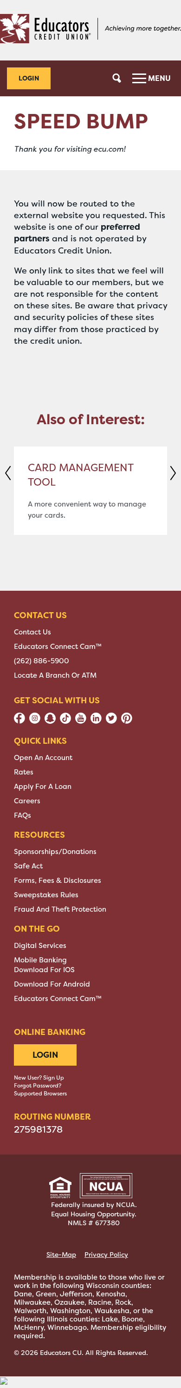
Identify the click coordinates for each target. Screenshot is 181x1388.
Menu (158, 78)
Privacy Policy (106, 1254)
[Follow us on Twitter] (111, 721)
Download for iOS (44, 969)
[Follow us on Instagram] (34, 721)
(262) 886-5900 (41, 661)
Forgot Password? (37, 1085)
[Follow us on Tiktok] (65, 721)
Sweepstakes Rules (46, 895)
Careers (27, 801)
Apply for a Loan (42, 786)
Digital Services (40, 945)
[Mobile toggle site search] (117, 78)
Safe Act (28, 866)
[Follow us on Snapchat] (50, 721)
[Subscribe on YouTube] (80, 721)
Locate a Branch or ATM (55, 675)
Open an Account (43, 757)
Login (29, 77)
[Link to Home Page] (90, 30)
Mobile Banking (40, 960)
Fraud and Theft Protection (60, 909)
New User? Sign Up (39, 1078)
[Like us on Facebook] (19, 721)
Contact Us (32, 632)
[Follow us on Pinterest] (126, 721)
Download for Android (52, 984)
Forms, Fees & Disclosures (57, 880)
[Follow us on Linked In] (96, 721)
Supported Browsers (40, 1093)
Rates (23, 772)
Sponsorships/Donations (55, 851)
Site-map (61, 1254)
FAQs (22, 815)
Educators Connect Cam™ (58, 646)
